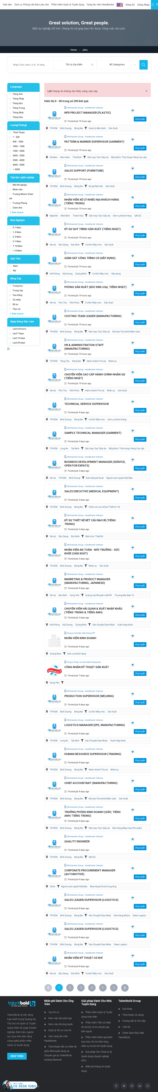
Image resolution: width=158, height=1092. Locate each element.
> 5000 (16, 169)
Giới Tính (15, 258)
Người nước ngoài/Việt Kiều (119, 478)
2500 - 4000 (18, 160)
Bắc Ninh (75, 244)
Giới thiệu (127, 1008)
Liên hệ (126, 1026)
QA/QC (137, 215)
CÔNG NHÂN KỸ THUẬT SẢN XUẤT (86, 667)
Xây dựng (116, 273)
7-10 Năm (18, 246)
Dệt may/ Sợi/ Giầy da (97, 157)
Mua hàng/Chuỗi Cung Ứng (103, 886)
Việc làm (7, 4)
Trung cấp (18, 290)
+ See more (16, 212)
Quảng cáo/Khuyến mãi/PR (98, 595)
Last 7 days (18, 333)
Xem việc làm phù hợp (60, 1018)
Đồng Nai (78, 128)
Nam (15, 266)
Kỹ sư (15, 304)
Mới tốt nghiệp (20, 185)
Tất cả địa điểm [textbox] (74, 64)
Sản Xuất (113, 128)
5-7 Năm (17, 241)
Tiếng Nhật (18, 112)
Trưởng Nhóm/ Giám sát (21, 196)
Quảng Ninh (81, 273)
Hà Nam (54, 157)
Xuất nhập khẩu (125, 624)
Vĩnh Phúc (74, 302)
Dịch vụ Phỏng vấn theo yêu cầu (31, 4)
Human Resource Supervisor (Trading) (92, 754)
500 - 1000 (18, 141)
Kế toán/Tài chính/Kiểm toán (126, 331)
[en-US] (119, 5)
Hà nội (53, 244)
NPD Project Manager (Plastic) (87, 112)
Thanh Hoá (78, 215)
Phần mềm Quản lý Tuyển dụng (67, 4)
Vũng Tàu (64, 361)
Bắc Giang (63, 244)
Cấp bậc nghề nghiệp (22, 177)
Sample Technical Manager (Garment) (92, 432)
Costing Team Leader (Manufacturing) (93, 316)
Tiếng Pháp (18, 98)
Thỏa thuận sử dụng (133, 1014)
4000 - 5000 (18, 165)
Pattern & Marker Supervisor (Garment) (94, 141)
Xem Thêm (17, 1056)
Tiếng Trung (19, 108)
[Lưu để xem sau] (133, 111)
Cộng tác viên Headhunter (100, 4)
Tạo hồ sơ (53, 1012)
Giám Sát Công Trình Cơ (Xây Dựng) (90, 258)
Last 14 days (19, 338)
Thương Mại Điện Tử (124, 595)
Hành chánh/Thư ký (96, 361)
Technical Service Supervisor (86, 403)
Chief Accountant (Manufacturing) (91, 783)
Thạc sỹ (16, 309)
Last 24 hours (19, 329)
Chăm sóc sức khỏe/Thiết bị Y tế (104, 507)
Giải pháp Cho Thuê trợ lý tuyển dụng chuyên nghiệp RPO (96, 1056)
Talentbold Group (129, 1000)
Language (16, 86)
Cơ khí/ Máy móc (93, 244)
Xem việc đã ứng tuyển (60, 1024)
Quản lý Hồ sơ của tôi (59, 1030)
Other (52, 886)
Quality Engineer (77, 841)
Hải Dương (67, 273)
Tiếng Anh (18, 94)
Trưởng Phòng (20, 203)
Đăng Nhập (143, 4)
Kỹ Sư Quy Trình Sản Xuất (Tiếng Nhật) (92, 229)
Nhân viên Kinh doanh (80, 638)
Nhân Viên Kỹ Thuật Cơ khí (83, 957)
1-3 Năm (17, 232)
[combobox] (74, 65)
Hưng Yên (74, 595)
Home (73, 49)
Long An (64, 448)
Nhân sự (113, 361)
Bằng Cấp (15, 278)
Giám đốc (17, 207)
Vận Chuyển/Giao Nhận (103, 624)
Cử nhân (17, 299)
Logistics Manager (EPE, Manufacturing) (94, 725)
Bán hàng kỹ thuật (95, 478)
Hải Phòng (55, 273)
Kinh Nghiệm (17, 220)
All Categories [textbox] (117, 64)
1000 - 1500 (18, 146)
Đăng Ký (130, 4)
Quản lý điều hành (97, 128)
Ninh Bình (65, 215)
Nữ (14, 270)
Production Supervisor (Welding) (89, 696)
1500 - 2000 (18, 151)
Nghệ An (54, 215)
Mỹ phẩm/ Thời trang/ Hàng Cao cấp (129, 157)
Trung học (18, 286)
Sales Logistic (139, 915)
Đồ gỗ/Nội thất (96, 186)
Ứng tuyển (140, 119)
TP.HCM (53, 128)
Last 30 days (19, 342)
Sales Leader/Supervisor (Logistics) (91, 899)
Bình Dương (65, 128)
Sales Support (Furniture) (84, 170)
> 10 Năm (17, 250)
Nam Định (65, 157)
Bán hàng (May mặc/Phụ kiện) (127, 828)
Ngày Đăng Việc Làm (22, 321)
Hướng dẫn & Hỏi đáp (134, 1020)
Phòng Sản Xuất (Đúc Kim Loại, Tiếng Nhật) (95, 287)
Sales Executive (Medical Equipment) (91, 491)
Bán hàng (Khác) (122, 915)
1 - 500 (16, 137)
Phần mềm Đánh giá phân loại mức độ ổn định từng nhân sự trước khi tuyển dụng (96, 1041)
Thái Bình (77, 157)
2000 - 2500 (18, 155)
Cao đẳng (17, 295)
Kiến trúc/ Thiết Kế (94, 536)
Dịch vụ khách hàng (122, 215)
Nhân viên (18, 189)
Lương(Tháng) (18, 125)
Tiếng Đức (18, 103)
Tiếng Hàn (18, 117)
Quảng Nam (55, 653)
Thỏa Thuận (19, 132)
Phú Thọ (63, 302)
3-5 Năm (17, 237)
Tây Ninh (75, 448)
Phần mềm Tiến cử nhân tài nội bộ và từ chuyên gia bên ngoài (96, 1027)
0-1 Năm (17, 227)
